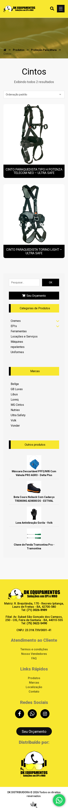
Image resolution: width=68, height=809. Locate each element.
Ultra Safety (18, 415)
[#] (19, 713)
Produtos (34, 678)
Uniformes (17, 352)
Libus (14, 394)
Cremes (16, 321)
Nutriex (15, 410)
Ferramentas (19, 331)
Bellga (15, 384)
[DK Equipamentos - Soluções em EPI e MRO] (19, 9)
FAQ (34, 658)
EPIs (14, 326)
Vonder (15, 425)
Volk (13, 420)
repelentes (17, 347)
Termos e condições (34, 649)
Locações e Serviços (24, 336)
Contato (34, 691)
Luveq (14, 399)
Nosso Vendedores (34, 654)
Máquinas (17, 341)
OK (50, 282)
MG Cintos (17, 404)
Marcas (34, 682)
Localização (34, 687)
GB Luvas (17, 389)
